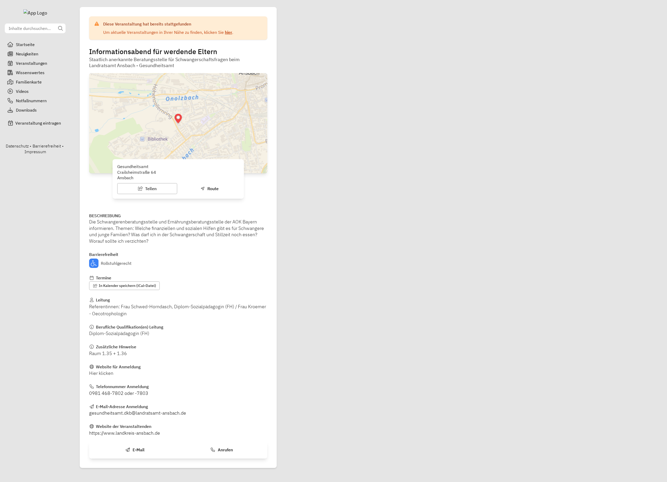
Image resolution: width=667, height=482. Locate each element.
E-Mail (138, 449)
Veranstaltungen (31, 63)
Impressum (35, 151)
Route (212, 188)
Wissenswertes (30, 72)
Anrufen (225, 449)
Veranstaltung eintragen (38, 123)
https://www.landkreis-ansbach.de (124, 433)
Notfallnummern (31, 100)
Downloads (26, 110)
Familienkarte (29, 82)
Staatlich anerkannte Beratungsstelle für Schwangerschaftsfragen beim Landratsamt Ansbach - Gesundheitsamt (164, 62)
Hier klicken (101, 373)
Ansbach (125, 177)
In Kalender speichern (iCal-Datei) (127, 285)
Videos (22, 91)
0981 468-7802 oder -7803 (118, 393)
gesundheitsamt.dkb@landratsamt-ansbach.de (137, 413)
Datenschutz (17, 146)
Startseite (25, 44)
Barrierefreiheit (47, 146)
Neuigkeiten (27, 53)
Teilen (150, 188)
